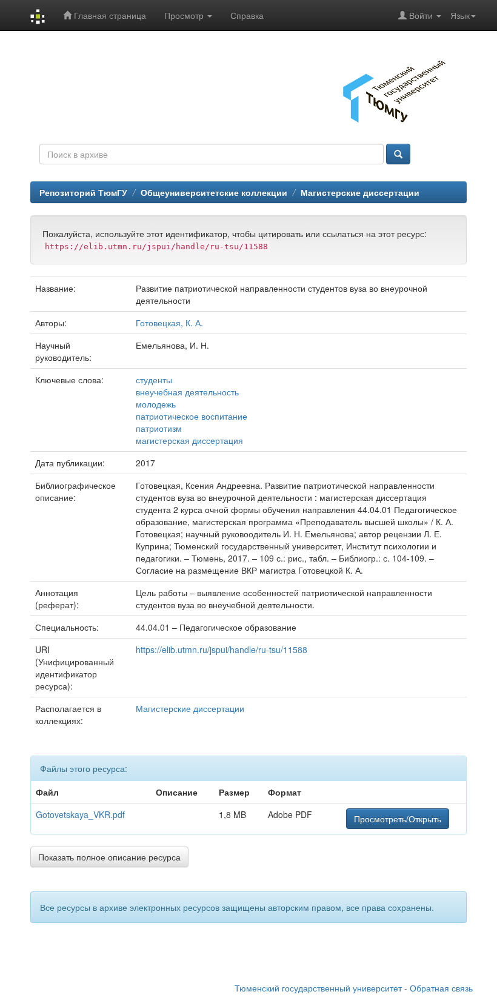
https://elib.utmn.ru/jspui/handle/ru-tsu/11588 (221, 649)
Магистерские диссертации (360, 192)
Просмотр (185, 15)
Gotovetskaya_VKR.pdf (80, 814)
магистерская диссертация (189, 440)
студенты (154, 380)
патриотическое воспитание (191, 416)
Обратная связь (441, 988)
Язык (460, 15)
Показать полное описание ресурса (109, 857)
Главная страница (109, 15)
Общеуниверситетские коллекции (214, 192)
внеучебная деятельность (187, 392)
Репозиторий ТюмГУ (83, 192)
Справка (247, 15)
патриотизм (159, 428)
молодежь (156, 404)
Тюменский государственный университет (318, 988)
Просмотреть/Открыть (397, 819)
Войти (421, 15)
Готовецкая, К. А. (169, 323)
